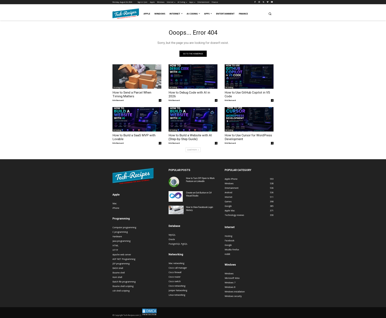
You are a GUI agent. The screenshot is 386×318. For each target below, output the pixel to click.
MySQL (172, 234)
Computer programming (124, 227)
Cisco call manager (178, 267)
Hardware (117, 236)
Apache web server (121, 254)
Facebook (229, 240)
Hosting (228, 236)
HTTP (115, 250)
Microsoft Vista (232, 278)
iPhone (115, 208)
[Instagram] (259, 2)
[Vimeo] (267, 2)
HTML (115, 245)
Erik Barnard (118, 100)
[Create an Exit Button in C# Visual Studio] (176, 196)
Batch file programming (124, 281)
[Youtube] (272, 2)
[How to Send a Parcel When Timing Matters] (136, 76)
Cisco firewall (175, 272)
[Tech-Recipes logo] (125, 13)
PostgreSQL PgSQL (178, 243)
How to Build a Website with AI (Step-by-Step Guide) (190, 137)
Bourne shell (118, 272)
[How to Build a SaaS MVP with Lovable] (136, 119)
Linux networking (177, 294)
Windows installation (235, 291)
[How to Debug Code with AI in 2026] (193, 76)
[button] (270, 13)
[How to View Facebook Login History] (176, 210)
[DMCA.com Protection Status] (149, 315)
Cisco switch (175, 281)
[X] (263, 2)
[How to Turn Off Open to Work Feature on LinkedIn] (174, 182)
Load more (192, 149)
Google (228, 245)
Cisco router (174, 276)
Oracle (172, 239)
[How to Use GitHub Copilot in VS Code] (249, 76)
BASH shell (117, 268)
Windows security (233, 296)
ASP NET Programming (123, 259)
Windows (229, 273)
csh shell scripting (121, 290)
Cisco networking (177, 285)
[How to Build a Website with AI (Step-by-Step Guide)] (193, 119)
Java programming (121, 241)
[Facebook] (255, 2)
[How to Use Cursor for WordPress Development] (249, 119)
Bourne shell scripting (122, 286)
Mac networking (176, 263)
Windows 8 (230, 287)
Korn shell (117, 277)
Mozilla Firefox (232, 249)
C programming (120, 231)
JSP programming (121, 263)
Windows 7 (230, 282)
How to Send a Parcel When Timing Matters (131, 94)
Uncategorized (119, 87)
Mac (114, 203)
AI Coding (173, 87)
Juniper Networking (178, 290)
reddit (227, 254)
